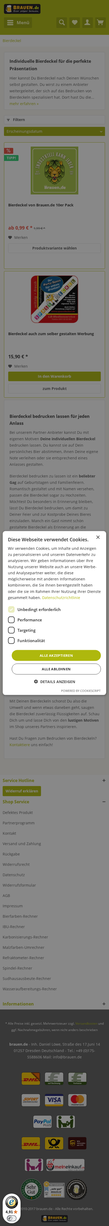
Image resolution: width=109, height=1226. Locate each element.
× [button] (98, 537)
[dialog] (54, 613)
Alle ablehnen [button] (56, 669)
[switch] (11, 1218)
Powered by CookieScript (81, 691)
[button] (54, 682)
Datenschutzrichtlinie (61, 597)
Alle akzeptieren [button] (56, 655)
